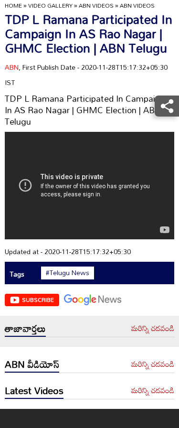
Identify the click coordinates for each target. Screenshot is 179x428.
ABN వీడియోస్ (32, 364)
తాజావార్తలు (25, 328)
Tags (17, 274)
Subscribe (38, 299)
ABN (12, 67)
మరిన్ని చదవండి (152, 328)
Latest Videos (34, 390)
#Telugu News (67, 273)
